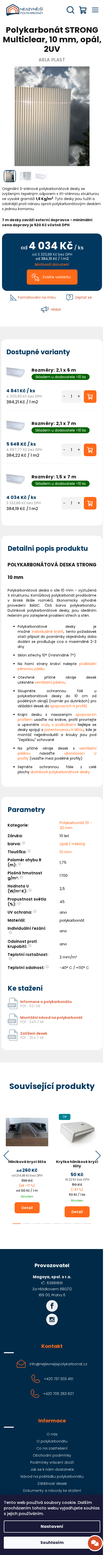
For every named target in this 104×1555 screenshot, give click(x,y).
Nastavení (52, 1526)
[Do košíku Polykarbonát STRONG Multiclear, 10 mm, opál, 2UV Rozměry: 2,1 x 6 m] (90, 396)
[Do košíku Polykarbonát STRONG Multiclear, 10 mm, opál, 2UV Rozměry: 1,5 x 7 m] (90, 503)
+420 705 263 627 (58, 1393)
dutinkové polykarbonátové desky (60, 771)
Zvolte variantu (56, 277)
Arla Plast (52, 60)
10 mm (66, 851)
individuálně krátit (48, 631)
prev (6, 1156)
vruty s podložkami (58, 724)
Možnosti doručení (52, 264)
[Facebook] (52, 1306)
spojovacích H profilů (68, 706)
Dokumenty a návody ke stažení (52, 1490)
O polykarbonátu (52, 1441)
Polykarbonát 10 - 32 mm (76, 825)
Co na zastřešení (52, 1448)
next (98, 1156)
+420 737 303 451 (58, 1378)
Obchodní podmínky (52, 1455)
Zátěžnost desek (52, 1483)
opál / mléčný (72, 843)
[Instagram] (52, 1319)
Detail (27, 1207)
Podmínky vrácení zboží (52, 1462)
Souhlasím (52, 1542)
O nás (52, 1434)
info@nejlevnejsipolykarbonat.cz (58, 1364)
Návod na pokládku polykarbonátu (52, 1476)
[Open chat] (95, 1543)
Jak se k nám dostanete (52, 1469)
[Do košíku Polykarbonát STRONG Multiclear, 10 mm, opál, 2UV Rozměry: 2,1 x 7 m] (90, 450)
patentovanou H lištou (64, 729)
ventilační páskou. (50, 682)
